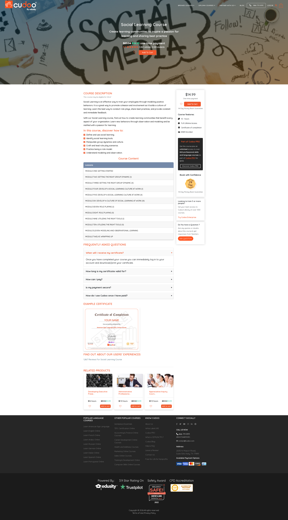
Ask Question (185, 238)
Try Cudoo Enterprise (187, 217)
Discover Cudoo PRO (190, 166)
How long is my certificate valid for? (106, 271)
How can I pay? (94, 279)
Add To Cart (147, 52)
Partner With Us (227, 5)
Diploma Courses (206, 5)
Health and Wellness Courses (126, 447)
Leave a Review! (151, 450)
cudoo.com (156, 493)
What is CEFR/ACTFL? (154, 437)
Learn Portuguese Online (93, 461)
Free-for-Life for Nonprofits (156, 459)
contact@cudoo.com (186, 441)
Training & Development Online (127, 460)
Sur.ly (160, 498)
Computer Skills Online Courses (127, 464)
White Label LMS (152, 428)
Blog (242, 5)
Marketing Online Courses (125, 451)
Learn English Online (91, 431)
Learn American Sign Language (96, 426)
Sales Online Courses (123, 456)
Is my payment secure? (98, 287)
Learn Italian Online (91, 453)
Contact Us (150, 455)
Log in (270, 5)
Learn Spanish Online (92, 457)
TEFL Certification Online (124, 428)
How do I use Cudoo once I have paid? (106, 295)
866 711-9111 (257, 5)
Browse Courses (185, 5)
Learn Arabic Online (91, 440)
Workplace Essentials (123, 424)
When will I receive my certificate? (105, 252)
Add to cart (105, 406)
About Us (149, 424)
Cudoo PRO (190, 158)
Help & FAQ (150, 446)
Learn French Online (91, 435)
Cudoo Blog (150, 441)
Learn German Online (92, 448)
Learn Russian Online (92, 444)
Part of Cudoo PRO (190, 141)
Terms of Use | (138, 513)
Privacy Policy (150, 513)
